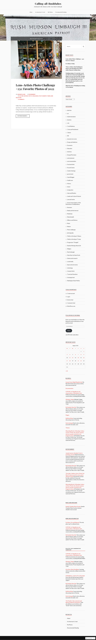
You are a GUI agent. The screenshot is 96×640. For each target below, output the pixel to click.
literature (69, 207)
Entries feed (70, 300)
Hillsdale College (70, 399)
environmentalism (71, 161)
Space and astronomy (72, 264)
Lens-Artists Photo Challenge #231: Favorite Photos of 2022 (35, 87)
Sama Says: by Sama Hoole (73, 255)
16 (83, 357)
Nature (26, 95)
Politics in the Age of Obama (74, 236)
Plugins (67, 415)
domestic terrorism (72, 139)
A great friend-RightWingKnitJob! (74, 382)
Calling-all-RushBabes (48, 3)
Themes (68, 427)
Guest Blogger (70, 177)
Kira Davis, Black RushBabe (72, 569)
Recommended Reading (61, 12)
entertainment (70, 158)
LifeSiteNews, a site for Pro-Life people (75, 575)
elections (69, 151)
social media (70, 261)
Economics (69, 145)
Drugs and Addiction (72, 142)
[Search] (83, 46)
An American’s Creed (40, 12)
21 (78, 360)
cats (68, 123)
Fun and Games (71, 167)
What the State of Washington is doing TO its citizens (75, 86)
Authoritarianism (71, 116)
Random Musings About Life (74, 245)
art (68, 113)
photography (43, 95)
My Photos (50, 12)
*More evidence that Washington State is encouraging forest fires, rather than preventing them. (74, 68)
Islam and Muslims (71, 193)
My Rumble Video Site (71, 407)
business (69, 120)
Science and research (72, 258)
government (70, 174)
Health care (70, 180)
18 (69, 360)
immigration (70, 190)
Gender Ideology (71, 171)
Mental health (70, 217)
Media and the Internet (72, 210)
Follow (68, 330)
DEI (68, 135)
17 (67, 360)
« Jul (67, 371)
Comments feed (71, 303)
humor (68, 186)
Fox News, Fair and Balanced (72, 522)
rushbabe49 (32, 94)
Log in (68, 296)
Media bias (69, 213)
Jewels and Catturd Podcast (74, 196)
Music (68, 223)
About (31, 12)
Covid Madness (71, 126)
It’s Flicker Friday (70, 63)
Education (69, 148)
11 (69, 357)
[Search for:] (75, 46)
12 (72, 357)
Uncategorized (71, 277)
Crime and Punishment (72, 129)
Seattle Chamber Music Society (73, 506)
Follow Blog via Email (73, 315)
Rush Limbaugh (71, 252)
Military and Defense (72, 220)
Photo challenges (33, 95)
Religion (69, 249)
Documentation (69, 388)
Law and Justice (71, 199)
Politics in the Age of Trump (74, 239)
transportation (71, 271)
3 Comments (21, 99)
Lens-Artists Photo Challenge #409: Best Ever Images (75, 59)
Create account (71, 293)
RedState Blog (69, 418)
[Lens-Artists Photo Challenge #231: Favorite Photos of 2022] (36, 78)
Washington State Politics (73, 280)
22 (81, 360)
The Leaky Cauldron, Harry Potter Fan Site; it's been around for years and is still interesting (75, 475)
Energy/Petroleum (71, 155)
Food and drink (70, 164)
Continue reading (21, 116)
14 (78, 357)
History (69, 183)
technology (70, 268)
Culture (21, 95)
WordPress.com (71, 306)
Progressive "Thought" (72, 242)
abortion (69, 110)
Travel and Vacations (72, 274)
